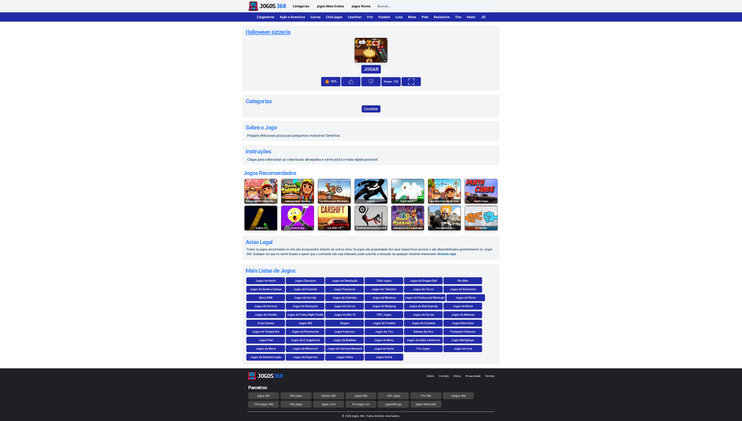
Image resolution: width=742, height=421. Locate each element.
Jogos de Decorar (265, 306)
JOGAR (371, 69)
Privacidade (473, 376)
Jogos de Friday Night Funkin (305, 314)
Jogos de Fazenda (305, 289)
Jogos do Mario (266, 348)
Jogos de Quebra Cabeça (266, 289)
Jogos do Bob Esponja (423, 306)
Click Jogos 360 (263, 404)
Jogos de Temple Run (266, 331)
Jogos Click (328, 404)
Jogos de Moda (463, 306)
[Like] (351, 81)
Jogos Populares (345, 289)
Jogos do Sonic (384, 348)
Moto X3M (265, 297)
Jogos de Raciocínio (463, 289)
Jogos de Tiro (384, 331)
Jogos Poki (266, 340)
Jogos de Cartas (423, 314)
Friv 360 (426, 395)
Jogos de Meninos (384, 297)
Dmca (457, 376)
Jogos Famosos (344, 331)
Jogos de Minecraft (305, 348)
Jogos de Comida (265, 314)
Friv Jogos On (360, 404)
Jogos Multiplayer (462, 340)
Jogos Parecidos (426, 404)
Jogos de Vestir (265, 280)
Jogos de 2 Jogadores (305, 340)
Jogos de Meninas (463, 314)
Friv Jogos (423, 348)
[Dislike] (371, 81)
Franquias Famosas (462, 331)
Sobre (430, 376)
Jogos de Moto (384, 340)
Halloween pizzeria (268, 32)
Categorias (301, 6)
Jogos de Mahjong (384, 306)
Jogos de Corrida (305, 297)
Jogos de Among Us (305, 306)
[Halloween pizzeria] (371, 61)
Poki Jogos (296, 404)
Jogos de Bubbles (344, 340)
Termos (490, 376)
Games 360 (328, 395)
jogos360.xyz (393, 404)
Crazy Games (265, 323)
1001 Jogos (383, 314)
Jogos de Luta (463, 348)
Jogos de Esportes (305, 357)
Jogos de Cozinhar (423, 323)
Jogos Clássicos (305, 280)
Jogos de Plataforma (305, 331)
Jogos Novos (361, 6)
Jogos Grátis (384, 357)
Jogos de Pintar (465, 297)
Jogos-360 (361, 395)
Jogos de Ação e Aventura (423, 340)
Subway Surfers (423, 331)
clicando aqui (446, 254)
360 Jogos (296, 395)
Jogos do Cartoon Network (344, 348)
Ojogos (344, 323)
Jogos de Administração (266, 357)
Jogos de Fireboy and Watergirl (425, 297)
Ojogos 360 (458, 395)
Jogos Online (344, 357)
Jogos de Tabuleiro (384, 289)
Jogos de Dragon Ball (423, 280)
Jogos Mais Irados (330, 6)
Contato (444, 376)
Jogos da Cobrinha (345, 297)
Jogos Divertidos (463, 323)
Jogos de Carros (344, 306)
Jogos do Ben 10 (344, 314)
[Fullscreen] (411, 81)
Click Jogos (384, 280)
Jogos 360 (305, 323)
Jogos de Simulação (345, 280)
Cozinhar (371, 109)
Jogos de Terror (423, 289)
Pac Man (462, 280)
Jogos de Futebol (384, 323)
